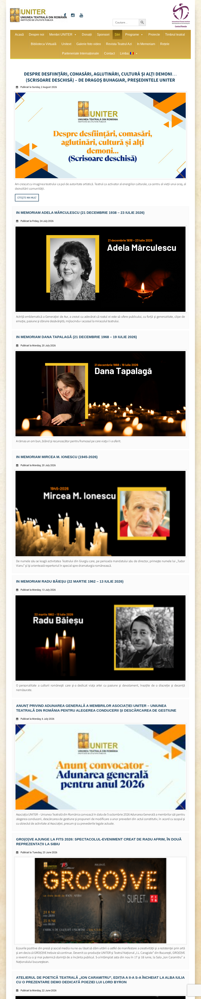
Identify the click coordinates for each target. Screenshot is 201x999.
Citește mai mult (27, 195)
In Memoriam (146, 44)
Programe (132, 34)
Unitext (66, 44)
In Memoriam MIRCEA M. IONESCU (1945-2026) (52, 453)
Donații (87, 34)
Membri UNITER (60, 34)
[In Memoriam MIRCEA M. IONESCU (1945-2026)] (100, 552)
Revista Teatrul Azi (119, 44)
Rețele (164, 44)
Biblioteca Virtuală (43, 44)
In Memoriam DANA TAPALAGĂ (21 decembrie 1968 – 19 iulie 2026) (70, 333)
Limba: (125, 53)
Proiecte (154, 34)
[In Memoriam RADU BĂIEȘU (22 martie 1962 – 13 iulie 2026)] (100, 676)
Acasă (19, 34)
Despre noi (36, 34)
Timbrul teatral (175, 34)
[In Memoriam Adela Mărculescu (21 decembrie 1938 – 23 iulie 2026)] (100, 309)
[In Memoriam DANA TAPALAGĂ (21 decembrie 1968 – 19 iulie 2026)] (100, 433)
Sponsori (103, 34)
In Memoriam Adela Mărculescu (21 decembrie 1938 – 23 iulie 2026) (73, 209)
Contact (109, 53)
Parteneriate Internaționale (80, 53)
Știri (117, 34)
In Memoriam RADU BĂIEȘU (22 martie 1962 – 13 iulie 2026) (63, 577)
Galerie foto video (88, 44)
